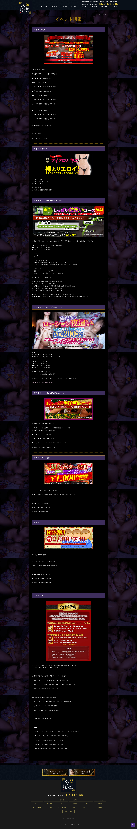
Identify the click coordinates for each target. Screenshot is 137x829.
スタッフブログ (37, 807)
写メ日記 (100, 804)
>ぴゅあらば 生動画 (70, 818)
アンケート (75, 807)
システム (73, 7)
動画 (87, 804)
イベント (83, 7)
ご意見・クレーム (87, 807)
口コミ (62, 804)
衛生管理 (100, 807)
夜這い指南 (104, 7)
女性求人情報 (68, 811)
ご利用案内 (93, 7)
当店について (44, 7)
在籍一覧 (55, 7)
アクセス (114, 7)
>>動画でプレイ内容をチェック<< (42, 382)
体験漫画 (74, 804)
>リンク (64, 818)
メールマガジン (62, 807)
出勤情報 (64, 7)
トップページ (37, 800)
